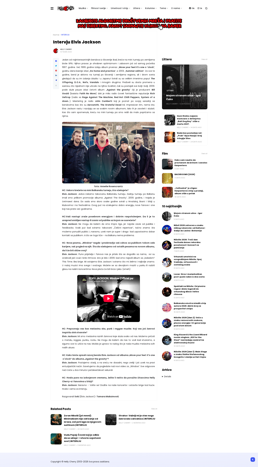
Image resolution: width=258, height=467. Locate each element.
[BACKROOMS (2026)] (167, 178)
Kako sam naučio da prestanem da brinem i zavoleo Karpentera (191, 163)
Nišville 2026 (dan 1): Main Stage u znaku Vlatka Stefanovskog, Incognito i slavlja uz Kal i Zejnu (190, 354)
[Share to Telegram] (56, 80)
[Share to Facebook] (56, 61)
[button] (56, 85)
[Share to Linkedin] (56, 75)
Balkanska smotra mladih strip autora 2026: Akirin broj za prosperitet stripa (190, 306)
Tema (163, 8)
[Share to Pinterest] (56, 71)
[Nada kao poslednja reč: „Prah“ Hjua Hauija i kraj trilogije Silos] (169, 137)
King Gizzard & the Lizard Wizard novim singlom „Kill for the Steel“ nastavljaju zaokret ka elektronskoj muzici (190, 338)
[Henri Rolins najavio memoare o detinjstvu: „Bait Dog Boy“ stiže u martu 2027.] (169, 120)
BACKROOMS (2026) (185, 174)
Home (56, 34)
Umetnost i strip (119, 8)
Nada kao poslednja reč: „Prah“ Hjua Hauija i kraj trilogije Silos (189, 136)
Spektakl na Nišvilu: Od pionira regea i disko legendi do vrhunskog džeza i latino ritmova (189, 290)
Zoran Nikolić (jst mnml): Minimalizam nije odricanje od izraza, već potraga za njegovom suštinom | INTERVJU (82, 420)
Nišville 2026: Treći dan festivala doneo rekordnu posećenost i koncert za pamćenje (187, 243)
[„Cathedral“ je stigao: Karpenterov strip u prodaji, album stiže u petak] (167, 192)
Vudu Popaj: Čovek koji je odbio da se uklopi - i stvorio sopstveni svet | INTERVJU (82, 438)
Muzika (82, 8)
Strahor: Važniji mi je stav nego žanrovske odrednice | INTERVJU (137, 417)
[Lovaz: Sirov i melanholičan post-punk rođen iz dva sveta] (167, 277)
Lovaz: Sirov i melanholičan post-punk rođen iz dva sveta (189, 275)
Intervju (65, 35)
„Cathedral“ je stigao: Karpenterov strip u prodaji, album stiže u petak (189, 191)
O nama (175, 8)
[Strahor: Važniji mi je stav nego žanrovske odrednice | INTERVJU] (110, 419)
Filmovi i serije (98, 8)
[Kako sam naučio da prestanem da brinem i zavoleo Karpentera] (167, 164)
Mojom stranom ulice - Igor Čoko (183, 97)
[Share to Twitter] (56, 66)
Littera (136, 8)
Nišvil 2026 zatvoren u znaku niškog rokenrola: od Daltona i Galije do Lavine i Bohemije (189, 228)
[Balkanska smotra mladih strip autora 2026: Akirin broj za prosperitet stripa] (167, 307)
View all (154, 409)
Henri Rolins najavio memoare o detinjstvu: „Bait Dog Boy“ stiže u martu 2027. (189, 120)
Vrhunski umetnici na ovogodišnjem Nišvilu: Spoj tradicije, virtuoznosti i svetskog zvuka (188, 260)
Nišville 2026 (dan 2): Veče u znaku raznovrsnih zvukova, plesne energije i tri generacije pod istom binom (190, 321)
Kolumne (150, 8)
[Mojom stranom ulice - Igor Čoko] (167, 216)
